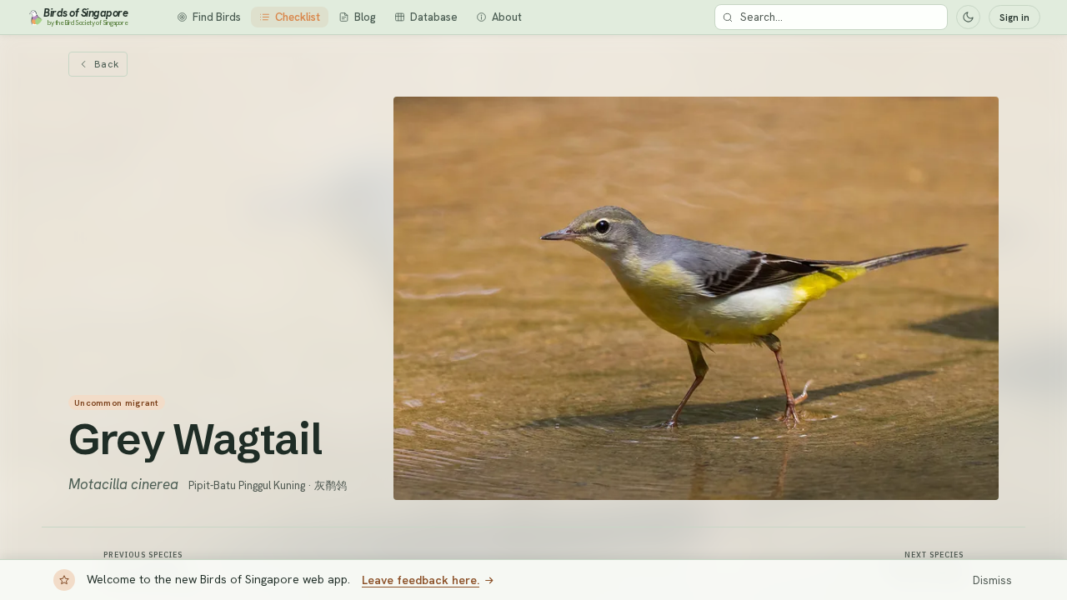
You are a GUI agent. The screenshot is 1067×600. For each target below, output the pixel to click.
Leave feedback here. (420, 580)
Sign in (1014, 17)
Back (106, 64)
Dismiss (992, 580)
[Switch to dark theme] (968, 17)
